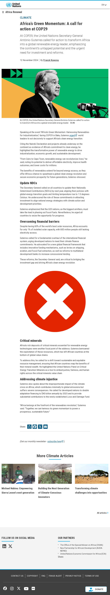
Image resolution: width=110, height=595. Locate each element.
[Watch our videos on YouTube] (26, 590)
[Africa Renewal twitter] (10, 547)
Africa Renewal (14, 12)
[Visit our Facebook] (5, 589)
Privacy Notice (73, 576)
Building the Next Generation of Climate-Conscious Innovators (53, 492)
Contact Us (17, 576)
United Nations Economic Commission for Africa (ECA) (83, 554)
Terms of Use (92, 576)
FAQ (43, 576)
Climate (25, 17)
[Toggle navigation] (106, 4)
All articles (102, 513)
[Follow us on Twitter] (19, 589)
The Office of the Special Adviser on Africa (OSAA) (81, 545)
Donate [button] (99, 589)
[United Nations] (13, 5)
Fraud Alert (55, 576)
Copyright (32, 576)
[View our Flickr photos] (33, 589)
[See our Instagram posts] (12, 589)
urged (72, 135)
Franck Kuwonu (51, 60)
